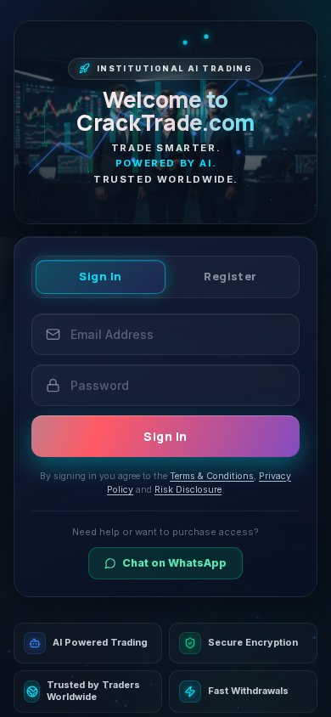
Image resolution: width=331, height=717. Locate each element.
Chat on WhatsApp (174, 562)
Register (230, 276)
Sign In (100, 276)
